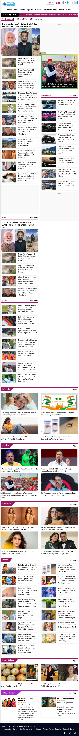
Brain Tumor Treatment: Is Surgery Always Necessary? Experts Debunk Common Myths (67, 614)
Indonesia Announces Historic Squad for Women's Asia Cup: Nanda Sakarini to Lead (26, 320)
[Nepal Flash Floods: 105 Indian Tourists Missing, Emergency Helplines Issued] (9, 62)
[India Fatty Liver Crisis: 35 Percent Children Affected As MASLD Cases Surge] (19, 425)
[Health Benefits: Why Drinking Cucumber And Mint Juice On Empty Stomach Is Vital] (49, 603)
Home (9, 9)
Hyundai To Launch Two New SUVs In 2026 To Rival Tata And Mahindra (66, 183)
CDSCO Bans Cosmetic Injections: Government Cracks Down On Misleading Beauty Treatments (26, 649)
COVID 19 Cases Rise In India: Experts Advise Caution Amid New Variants (26, 579)
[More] (72, 9)
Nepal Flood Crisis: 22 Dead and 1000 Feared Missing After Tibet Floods (26, 73)
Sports (30, 9)
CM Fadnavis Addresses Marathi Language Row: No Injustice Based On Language (58, 494)
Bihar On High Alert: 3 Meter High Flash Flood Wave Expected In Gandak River (26, 142)
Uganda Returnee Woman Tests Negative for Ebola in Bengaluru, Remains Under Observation (26, 637)
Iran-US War (22, 19)
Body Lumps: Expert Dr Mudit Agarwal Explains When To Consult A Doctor (66, 591)
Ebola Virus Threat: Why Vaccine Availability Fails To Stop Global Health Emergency (66, 637)
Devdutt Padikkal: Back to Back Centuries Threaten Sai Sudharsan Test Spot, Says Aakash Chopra (27, 343)
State (61, 9)
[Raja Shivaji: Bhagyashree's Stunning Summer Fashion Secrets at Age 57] (59, 672)
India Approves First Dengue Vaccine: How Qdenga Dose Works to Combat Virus (56, 438)
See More (34, 217)
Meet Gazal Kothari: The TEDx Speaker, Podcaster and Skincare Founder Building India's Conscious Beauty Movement (67, 579)
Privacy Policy (48, 729)
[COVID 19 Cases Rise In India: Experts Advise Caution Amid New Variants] (9, 580)
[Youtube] (65, 2)
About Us (7, 729)
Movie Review (9, 693)
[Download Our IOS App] (59, 3)
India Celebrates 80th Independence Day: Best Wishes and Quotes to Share (57, 414)
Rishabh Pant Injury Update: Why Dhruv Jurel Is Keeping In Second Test (27, 330)
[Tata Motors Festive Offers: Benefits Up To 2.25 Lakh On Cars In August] (49, 150)
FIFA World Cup (36, 19)
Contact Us (17, 729)
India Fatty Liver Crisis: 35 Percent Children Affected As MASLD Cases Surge (16, 438)
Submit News (68, 729)
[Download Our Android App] (57, 3)
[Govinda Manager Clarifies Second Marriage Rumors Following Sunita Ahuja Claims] (59, 540)
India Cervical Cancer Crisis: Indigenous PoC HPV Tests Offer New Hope (26, 614)
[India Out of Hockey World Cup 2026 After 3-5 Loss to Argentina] (9, 355)
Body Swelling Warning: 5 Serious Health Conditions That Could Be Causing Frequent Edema (27, 603)
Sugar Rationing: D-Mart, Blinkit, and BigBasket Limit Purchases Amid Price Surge (27, 177)
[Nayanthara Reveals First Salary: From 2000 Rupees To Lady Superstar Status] (19, 540)
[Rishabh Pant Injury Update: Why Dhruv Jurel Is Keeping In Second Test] (9, 332)
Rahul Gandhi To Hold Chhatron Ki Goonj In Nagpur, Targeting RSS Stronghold (56, 470)
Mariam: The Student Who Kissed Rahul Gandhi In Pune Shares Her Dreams (19, 470)
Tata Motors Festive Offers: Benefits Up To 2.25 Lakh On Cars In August (66, 149)
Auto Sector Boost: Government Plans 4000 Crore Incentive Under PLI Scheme (67, 173)
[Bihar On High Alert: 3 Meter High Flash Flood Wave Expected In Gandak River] (9, 143)
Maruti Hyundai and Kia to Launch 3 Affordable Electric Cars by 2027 (66, 102)
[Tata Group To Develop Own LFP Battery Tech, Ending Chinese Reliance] (49, 162)
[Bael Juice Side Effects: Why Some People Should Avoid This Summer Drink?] (19, 672)
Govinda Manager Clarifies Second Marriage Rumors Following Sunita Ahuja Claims (57, 552)
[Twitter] (68, 2)
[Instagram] (72, 2)
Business (38, 9)
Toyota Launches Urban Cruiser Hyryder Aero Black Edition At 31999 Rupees (66, 138)
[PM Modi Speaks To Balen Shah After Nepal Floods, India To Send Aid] (23, 42)
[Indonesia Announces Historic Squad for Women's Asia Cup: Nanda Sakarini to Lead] (9, 321)
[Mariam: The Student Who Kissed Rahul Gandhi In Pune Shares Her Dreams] (19, 457)
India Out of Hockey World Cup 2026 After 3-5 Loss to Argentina (27, 353)
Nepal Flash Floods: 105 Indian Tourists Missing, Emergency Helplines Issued (27, 61)
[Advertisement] (19, 200)
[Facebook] (62, 2)
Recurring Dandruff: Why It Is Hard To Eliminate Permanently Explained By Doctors (18, 414)
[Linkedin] (76, 2)
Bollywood (6, 503)
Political (5, 445)
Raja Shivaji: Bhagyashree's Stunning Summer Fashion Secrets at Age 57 (57, 685)
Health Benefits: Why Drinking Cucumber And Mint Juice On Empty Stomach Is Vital (66, 603)
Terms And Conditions (32, 729)
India (16, 9)
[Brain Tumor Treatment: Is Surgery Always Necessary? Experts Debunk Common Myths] (49, 615)
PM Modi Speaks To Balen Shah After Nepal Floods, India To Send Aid (19, 25)
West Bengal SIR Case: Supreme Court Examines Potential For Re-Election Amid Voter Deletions (27, 119)
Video (70, 9)
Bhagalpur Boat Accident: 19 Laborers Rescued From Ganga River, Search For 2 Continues (27, 96)
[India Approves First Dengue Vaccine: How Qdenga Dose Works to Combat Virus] (59, 425)
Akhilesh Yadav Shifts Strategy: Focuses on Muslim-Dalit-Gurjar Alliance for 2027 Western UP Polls (19, 495)
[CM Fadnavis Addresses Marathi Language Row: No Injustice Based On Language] (59, 481)
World (22, 9)
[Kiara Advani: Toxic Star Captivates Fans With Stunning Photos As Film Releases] (9, 154)
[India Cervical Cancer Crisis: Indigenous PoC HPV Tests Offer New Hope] (9, 615)
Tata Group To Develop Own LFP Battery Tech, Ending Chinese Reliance (66, 160)
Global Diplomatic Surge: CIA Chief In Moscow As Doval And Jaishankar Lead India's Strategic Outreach (27, 84)
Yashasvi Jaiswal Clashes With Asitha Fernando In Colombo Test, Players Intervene (27, 378)
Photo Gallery (8, 660)
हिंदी (50, 3)
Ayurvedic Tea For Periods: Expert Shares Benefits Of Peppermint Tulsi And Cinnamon (26, 626)
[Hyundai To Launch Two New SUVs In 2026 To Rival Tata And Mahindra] (49, 185)
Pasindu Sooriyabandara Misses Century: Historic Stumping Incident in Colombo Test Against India (27, 107)
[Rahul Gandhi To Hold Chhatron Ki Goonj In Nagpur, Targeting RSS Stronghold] (59, 457)
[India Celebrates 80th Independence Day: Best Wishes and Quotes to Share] (59, 401)
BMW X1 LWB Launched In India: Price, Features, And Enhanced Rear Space (66, 115)
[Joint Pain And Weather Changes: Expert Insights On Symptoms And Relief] (49, 626)
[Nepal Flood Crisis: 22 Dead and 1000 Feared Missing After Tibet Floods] (9, 74)
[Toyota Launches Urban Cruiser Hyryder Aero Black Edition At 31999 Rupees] (49, 139)
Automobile (46, 95)
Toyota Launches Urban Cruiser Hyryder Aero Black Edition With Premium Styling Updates (67, 126)
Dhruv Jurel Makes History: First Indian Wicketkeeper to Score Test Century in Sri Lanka (27, 366)
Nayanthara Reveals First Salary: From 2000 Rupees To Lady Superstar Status (17, 552)
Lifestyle (6, 389)
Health (5, 560)
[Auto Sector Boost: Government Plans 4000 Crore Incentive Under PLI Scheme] (49, 173)
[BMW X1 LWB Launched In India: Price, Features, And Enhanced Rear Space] (49, 116)
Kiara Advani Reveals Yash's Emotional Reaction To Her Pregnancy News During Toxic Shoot (59, 528)
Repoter (58, 729)
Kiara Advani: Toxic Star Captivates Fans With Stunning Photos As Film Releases (27, 154)
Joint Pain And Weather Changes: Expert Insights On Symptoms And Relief (67, 625)
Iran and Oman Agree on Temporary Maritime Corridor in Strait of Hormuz (27, 165)
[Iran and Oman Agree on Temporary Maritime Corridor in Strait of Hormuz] (9, 166)
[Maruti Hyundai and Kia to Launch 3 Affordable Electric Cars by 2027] (49, 104)
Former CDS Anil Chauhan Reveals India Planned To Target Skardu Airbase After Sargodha (27, 131)
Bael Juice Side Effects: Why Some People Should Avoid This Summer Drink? (18, 685)
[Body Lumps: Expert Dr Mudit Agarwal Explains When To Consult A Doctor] (49, 592)
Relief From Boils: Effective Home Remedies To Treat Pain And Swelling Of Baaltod (27, 591)
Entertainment (50, 9)
